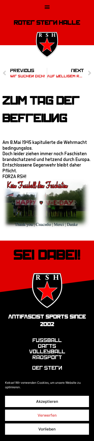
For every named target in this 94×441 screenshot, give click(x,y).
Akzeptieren (47, 401)
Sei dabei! (47, 254)
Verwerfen (47, 415)
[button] (47, 7)
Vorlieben (47, 429)
